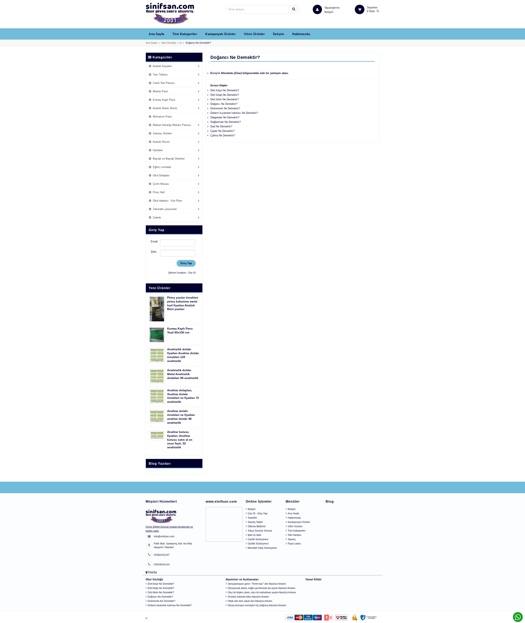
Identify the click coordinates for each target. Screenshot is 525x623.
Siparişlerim (332, 10)
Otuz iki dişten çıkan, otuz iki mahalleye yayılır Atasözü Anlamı (262, 592)
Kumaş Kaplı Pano (163, 99)
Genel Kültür (314, 579)
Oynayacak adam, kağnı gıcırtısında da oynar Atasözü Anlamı (261, 588)
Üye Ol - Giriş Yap (257, 513)
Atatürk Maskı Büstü (164, 108)
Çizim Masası (160, 183)
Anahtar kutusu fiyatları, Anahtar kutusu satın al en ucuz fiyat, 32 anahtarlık (179, 439)
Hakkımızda (301, 34)
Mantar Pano (160, 91)
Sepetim (252, 517)
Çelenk (156, 217)
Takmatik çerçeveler (164, 209)
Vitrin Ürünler (254, 34)
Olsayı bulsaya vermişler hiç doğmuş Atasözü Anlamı (257, 605)
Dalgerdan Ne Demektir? (224, 117)
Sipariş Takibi (255, 522)
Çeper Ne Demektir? (222, 130)
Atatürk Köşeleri (162, 66)
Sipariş (292, 539)
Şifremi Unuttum (177, 272)
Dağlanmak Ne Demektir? (225, 121)
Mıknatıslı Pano (162, 116)
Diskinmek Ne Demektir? (225, 108)
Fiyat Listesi (294, 543)
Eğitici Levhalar (161, 167)
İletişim (328, 12)
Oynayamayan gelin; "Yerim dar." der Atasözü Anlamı (257, 583)
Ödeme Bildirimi (257, 526)
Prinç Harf (158, 192)
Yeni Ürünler (159, 288)
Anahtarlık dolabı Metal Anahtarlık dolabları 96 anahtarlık (182, 374)
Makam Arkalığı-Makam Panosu (171, 125)
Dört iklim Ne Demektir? (224, 99)
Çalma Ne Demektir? (222, 135)
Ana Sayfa (156, 34)
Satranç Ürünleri (162, 133)
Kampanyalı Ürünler (220, 34)
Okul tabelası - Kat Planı (167, 200)
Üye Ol (192, 272)
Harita (152, 572)
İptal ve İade (254, 535)
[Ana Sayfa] (170, 13)
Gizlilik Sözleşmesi (258, 543)
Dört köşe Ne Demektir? (224, 90)
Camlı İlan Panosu (163, 82)
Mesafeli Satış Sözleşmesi (262, 548)
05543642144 (162, 564)
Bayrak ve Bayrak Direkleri (168, 158)
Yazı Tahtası (160, 74)
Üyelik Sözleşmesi (258, 539)
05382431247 (162, 554)
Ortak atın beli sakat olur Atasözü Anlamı (250, 601)
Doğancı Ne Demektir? (223, 103)
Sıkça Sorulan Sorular (260, 530)
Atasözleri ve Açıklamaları (242, 579)
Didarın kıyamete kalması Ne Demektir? (234, 112)
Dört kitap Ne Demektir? (224, 94)
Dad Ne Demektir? (221, 126)
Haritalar (157, 150)
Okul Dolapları (161, 175)
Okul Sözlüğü (168, 42)
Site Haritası (294, 535)
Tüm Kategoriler (184, 34)
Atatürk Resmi (161, 141)
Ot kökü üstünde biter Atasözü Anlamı (248, 596)
